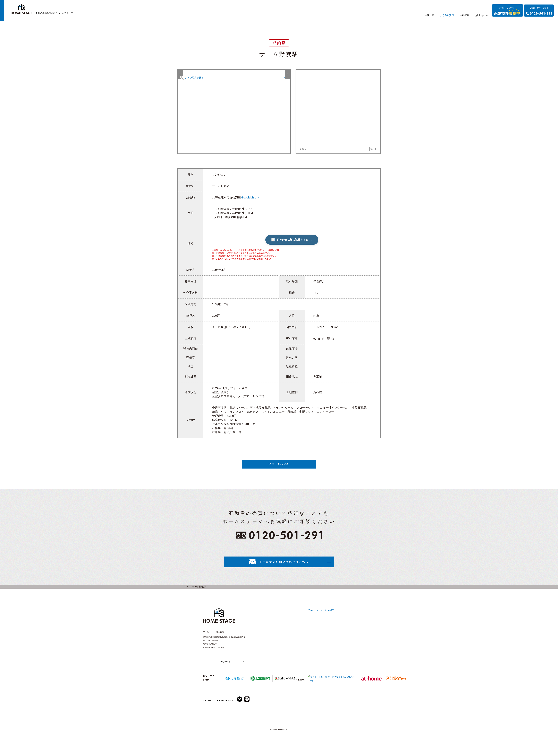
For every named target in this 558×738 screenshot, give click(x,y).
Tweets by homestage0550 (321, 610)
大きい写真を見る (194, 77)
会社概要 (464, 15)
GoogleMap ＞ (250, 197)
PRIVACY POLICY (225, 701)
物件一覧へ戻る (279, 464)
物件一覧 (429, 15)
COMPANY (208, 701)
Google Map (224, 661)
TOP (187, 586)
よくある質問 (447, 15)
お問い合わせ (482, 15)
